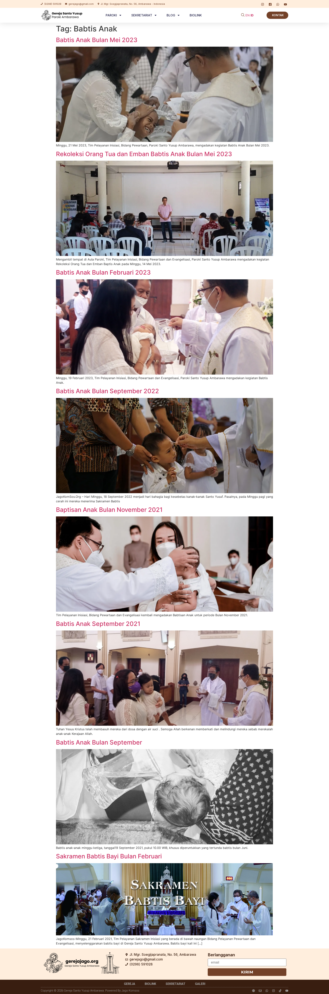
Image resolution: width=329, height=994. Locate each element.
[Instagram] (273, 990)
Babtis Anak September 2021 (98, 623)
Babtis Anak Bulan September (99, 742)
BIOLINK (196, 15)
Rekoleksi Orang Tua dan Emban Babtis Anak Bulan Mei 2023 (144, 154)
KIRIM (247, 972)
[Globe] (253, 990)
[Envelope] (260, 990)
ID (252, 15)
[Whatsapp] (266, 990)
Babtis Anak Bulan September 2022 (107, 391)
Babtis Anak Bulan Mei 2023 (96, 40)
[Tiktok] (280, 990)
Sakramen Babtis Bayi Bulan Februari (109, 856)
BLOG (171, 15)
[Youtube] (286, 990)
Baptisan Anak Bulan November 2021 (109, 509)
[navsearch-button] (242, 15)
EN (247, 15)
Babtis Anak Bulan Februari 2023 (103, 272)
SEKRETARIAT (141, 15)
